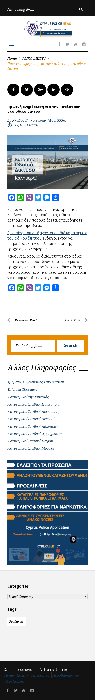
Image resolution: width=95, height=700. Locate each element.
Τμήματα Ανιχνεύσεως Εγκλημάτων (35, 382)
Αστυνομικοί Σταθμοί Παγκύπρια (33, 404)
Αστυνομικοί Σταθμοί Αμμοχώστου (35, 433)
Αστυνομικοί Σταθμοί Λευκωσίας (33, 411)
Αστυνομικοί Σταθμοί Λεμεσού (31, 419)
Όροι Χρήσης (15, 681)
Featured (16, 621)
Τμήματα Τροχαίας (22, 389)
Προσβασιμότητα (65, 675)
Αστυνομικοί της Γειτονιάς (28, 397)
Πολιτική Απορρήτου (33, 675)
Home (12, 58)
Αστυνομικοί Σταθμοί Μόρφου (31, 448)
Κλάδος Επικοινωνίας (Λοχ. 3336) (39, 120)
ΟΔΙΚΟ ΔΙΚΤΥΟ (34, 58)
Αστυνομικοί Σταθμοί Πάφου (30, 441)
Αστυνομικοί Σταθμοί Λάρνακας (32, 426)
